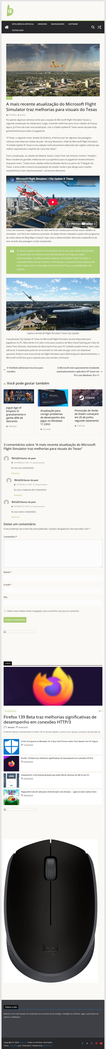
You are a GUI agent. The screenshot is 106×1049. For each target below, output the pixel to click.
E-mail (7, 584)
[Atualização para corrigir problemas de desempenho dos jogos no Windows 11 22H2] (53, 391)
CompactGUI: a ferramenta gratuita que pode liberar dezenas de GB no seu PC (55, 775)
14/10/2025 (28, 745)
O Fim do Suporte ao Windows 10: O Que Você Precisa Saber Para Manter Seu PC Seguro (59, 741)
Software (73, 24)
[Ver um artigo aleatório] (99, 27)
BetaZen (23, 115)
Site (5, 597)
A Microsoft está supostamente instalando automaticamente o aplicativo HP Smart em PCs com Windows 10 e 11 (78, 371)
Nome (7, 572)
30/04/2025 (28, 795)
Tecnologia (17, 30)
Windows (42, 24)
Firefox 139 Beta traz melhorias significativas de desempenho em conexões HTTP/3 (50, 719)
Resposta (15, 473)
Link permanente (38, 463)
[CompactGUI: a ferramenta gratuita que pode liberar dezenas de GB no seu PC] (11, 780)
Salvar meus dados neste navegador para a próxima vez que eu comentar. (43, 611)
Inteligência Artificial (23, 24)
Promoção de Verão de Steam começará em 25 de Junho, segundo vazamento (87, 415)
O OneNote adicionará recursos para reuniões (25, 369)
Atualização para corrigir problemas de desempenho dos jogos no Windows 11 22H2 (52, 417)
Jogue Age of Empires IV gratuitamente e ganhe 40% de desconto (16, 414)
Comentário (10, 536)
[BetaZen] (7, 27)
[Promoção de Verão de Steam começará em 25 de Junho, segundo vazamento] (87, 391)
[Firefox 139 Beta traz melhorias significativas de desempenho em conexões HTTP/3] (53, 686)
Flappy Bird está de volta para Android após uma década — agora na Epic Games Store (58, 792)
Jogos (9, 98)
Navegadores (57, 24)
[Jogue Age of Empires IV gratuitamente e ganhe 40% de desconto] (19, 391)
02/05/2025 (23, 727)
